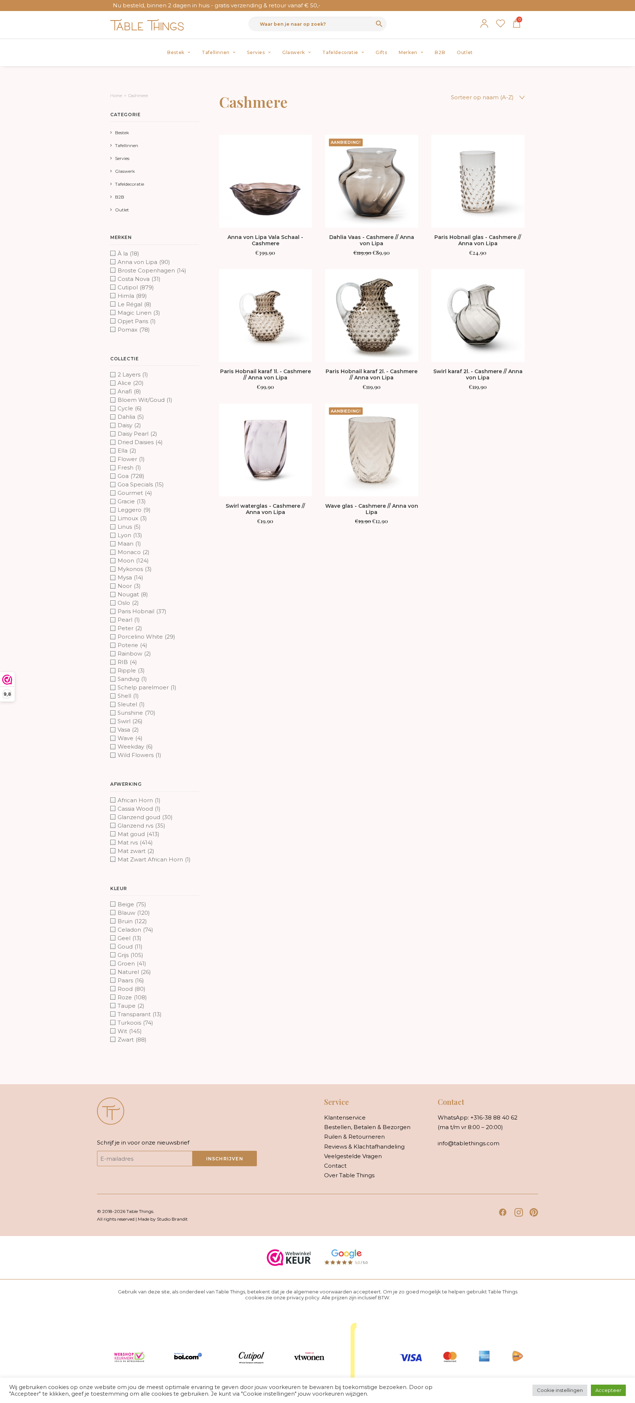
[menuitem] (178, 52)
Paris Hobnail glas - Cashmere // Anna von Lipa (477, 240)
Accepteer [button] (608, 1390)
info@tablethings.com (468, 1143)
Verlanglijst (500, 23)
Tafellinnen (216, 52)
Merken (408, 52)
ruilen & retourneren (354, 1136)
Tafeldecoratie (340, 52)
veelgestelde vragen (353, 1156)
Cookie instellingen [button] (560, 1390)
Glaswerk (293, 52)
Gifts (381, 52)
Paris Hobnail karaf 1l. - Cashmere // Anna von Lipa (265, 374)
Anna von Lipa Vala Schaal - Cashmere (265, 240)
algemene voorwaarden (323, 1292)
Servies (256, 52)
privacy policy (303, 1297)
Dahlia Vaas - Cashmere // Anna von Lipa (371, 240)
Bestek (175, 52)
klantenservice (345, 1117)
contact (335, 1165)
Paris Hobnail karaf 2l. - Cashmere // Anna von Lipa (371, 374)
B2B (440, 52)
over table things (349, 1175)
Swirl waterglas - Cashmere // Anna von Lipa (265, 509)
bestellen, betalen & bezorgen (367, 1127)
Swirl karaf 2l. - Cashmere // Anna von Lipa (478, 374)
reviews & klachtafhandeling (364, 1146)
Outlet (465, 52)
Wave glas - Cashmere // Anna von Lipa (371, 509)
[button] (265, 181)
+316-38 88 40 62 (493, 1117)
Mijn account (484, 23)
